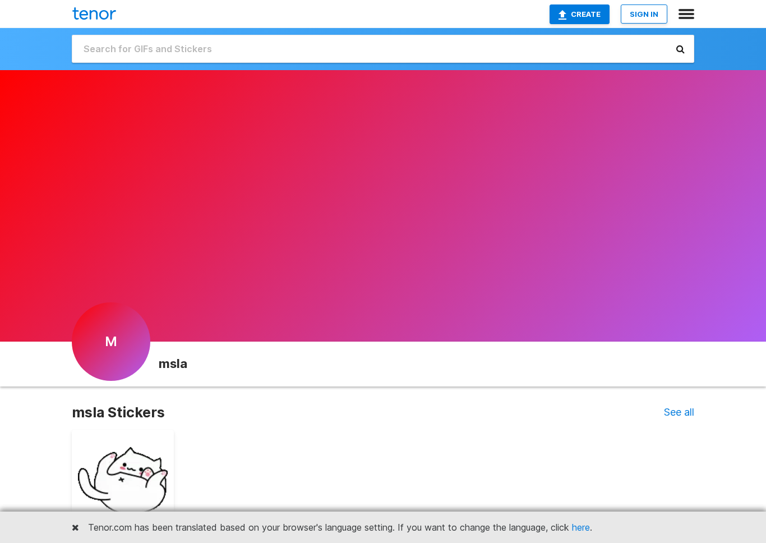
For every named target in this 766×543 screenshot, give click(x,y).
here (581, 527)
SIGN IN (644, 14)
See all (679, 412)
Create (586, 14)
